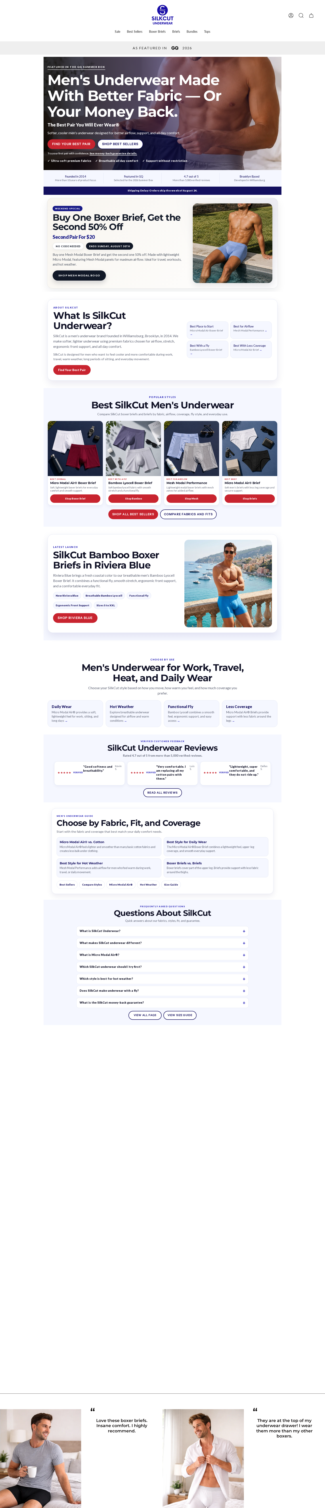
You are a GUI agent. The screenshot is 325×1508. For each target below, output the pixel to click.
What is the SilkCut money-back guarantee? (112, 1002)
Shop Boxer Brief (75, 498)
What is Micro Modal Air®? (99, 955)
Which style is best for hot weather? (106, 978)
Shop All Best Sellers (133, 514)
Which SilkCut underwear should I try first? (111, 966)
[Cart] (311, 15)
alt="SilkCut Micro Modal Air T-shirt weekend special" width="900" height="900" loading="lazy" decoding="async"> (232, 243)
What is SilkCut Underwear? (100, 931)
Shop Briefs (250, 498)
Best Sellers (67, 884)
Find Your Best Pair (71, 144)
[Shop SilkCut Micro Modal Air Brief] (249, 448)
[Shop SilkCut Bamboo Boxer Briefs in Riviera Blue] (228, 583)
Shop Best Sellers (120, 144)
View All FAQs (145, 1015)
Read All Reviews (162, 792)
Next (318, 1470)
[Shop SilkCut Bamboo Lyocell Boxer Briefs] (133, 448)
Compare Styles (92, 884)
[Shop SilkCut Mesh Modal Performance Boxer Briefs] (191, 448)
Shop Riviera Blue (75, 618)
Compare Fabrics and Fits (188, 514)
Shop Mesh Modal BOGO (79, 275)
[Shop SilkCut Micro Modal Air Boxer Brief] (75, 448)
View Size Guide (180, 1015)
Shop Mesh (191, 498)
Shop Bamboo (133, 498)
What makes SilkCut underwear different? (111, 943)
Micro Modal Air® (121, 884)
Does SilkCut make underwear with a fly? (109, 990)
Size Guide (171, 884)
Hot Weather (148, 884)
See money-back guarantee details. (113, 153)
